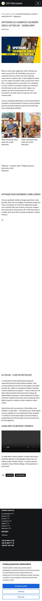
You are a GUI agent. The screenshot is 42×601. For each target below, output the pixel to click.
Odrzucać (21, 597)
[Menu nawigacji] (38, 3)
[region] (21, 581)
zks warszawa (20, 475)
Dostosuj (21, 591)
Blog (13, 14)
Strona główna (6, 14)
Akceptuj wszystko (21, 586)
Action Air (10, 475)
